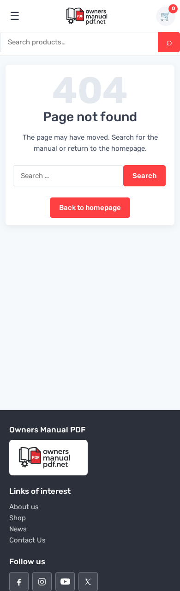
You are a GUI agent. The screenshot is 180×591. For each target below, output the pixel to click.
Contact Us (27, 540)
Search (169, 42)
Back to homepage (90, 207)
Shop (17, 518)
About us (24, 507)
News (18, 529)
